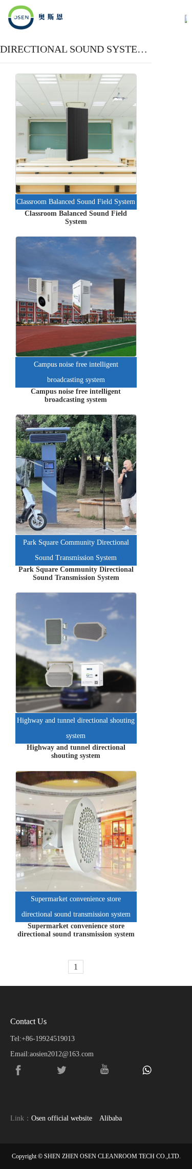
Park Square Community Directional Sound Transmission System (76, 550)
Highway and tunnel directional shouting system (76, 728)
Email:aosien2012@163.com (52, 1054)
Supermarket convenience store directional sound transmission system (76, 906)
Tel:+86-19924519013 (42, 1039)
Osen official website (61, 1118)
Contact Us (28, 1021)
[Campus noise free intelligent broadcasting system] (76, 296)
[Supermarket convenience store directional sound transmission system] (76, 831)
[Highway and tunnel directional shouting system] (76, 652)
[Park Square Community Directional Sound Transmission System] (76, 474)
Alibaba (110, 1118)
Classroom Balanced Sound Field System (75, 202)
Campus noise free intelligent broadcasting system (76, 372)
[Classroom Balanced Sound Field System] (76, 133)
